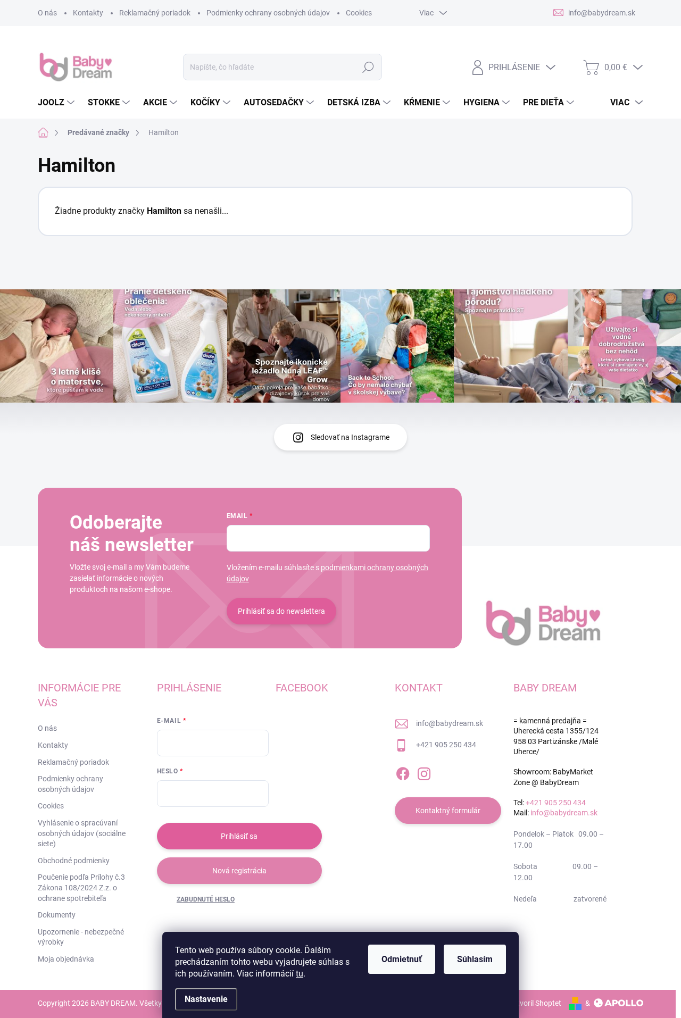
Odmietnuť (401, 959)
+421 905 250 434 (446, 744)
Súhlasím (475, 959)
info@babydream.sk (449, 723)
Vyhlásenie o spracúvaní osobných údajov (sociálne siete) (82, 833)
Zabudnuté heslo (206, 899)
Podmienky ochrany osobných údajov (268, 13)
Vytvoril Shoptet (535, 1003)
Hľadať (368, 67)
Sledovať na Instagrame (350, 437)
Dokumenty (57, 915)
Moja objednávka (66, 959)
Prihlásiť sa (239, 836)
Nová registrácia (239, 870)
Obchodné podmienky (74, 860)
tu (299, 974)
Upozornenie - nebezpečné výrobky (81, 937)
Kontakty (88, 13)
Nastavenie (206, 999)
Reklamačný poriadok (154, 13)
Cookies (359, 13)
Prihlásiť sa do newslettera (281, 611)
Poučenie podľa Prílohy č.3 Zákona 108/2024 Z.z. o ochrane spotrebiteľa (81, 887)
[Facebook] (403, 772)
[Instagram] (424, 772)
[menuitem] (57, 103)
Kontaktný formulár (448, 810)
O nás (47, 13)
